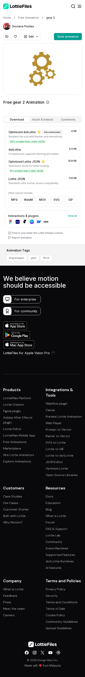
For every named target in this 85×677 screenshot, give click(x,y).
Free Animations (14, 442)
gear (33, 257)
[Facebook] (26, 652)
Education (53, 503)
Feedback (10, 596)
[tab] (17, 119)
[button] (6, 26)
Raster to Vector (58, 436)
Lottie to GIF (55, 449)
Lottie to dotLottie (59, 455)
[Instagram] (34, 652)
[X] (42, 652)
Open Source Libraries (62, 475)
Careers (9, 615)
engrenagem (16, 257)
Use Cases (10, 503)
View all (72, 215)
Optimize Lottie (57, 468)
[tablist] (42, 119)
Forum (50, 522)
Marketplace (12, 448)
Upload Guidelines (59, 628)
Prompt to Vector (59, 429)
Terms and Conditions (61, 602)
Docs (49, 496)
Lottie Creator (13, 405)
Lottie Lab (53, 535)
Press (7, 602)
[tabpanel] (42, 184)
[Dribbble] (58, 652)
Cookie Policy (55, 615)
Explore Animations (17, 461)
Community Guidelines (62, 622)
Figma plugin (12, 411)
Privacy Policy (55, 589)
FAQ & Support (56, 529)
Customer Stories (16, 509)
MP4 (14, 199)
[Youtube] (50, 652)
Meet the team (14, 609)
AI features (53, 568)
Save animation (68, 36)
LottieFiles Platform (17, 398)
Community (54, 542)
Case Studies (12, 496)
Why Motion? (13, 522)
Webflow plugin (57, 404)
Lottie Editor (12, 429)
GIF (70, 199)
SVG (57, 199)
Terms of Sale (55, 609)
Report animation (22, 237)
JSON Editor (54, 462)
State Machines (57, 548)
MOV (42, 199)
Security (52, 596)
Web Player (54, 423)
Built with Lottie (14, 516)
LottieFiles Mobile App (19, 435)
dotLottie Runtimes (60, 561)
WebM (28, 199)
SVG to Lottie (56, 442)
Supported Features (60, 555)
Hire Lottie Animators (18, 455)
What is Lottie (56, 516)
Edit (31, 36)
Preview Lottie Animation (64, 416)
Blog (49, 509)
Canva (50, 410)
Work (46, 257)
